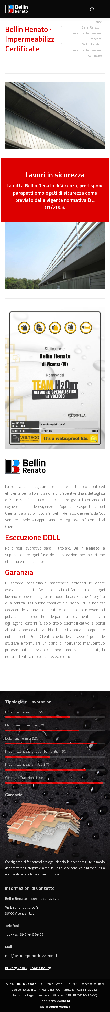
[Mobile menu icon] (102, 9)
